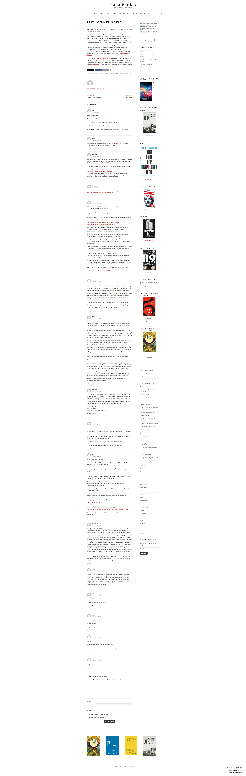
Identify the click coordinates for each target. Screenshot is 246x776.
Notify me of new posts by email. (96, 717)
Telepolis (116, 143)
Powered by (113, 766)
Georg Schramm (105, 73)
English (134, 13)
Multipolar (142, 510)
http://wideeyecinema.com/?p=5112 (95, 502)
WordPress (118, 766)
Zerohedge (142, 533)
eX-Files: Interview (145, 439)
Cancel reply (106, 676)
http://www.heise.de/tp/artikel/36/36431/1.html (98, 125)
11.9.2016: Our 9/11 (145, 436)
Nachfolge (112, 73)
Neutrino (94, 154)
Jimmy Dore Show (144, 500)
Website (89, 710)
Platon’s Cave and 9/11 (146, 454)
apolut (141, 481)
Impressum (143, 13)
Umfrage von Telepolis (101, 58)
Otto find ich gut (128, 97)
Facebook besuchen (144, 32)
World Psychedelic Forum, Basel (148, 426)
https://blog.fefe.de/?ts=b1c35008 (101, 163)
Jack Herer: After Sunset (146, 404)
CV (149, 13)
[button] (90, 70)
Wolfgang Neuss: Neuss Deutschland (149, 423)
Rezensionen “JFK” (145, 415)
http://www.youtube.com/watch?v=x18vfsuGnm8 (98, 213)
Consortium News (144, 487)
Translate (150, 41)
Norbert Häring (143, 516)
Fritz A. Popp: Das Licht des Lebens (149, 401)
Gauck (99, 73)
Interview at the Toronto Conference (149, 450)
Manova (141, 503)
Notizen (109, 13)
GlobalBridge (143, 494)
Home (96, 13)
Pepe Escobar (143, 523)
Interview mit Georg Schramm (100, 60)
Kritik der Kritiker (144, 380)
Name (89, 701)
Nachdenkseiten (143, 513)
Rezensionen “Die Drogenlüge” (148, 412)
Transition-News (143, 526)
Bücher (102, 13)
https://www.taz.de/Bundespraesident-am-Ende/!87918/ (100, 171)
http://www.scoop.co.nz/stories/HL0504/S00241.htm (99, 270)
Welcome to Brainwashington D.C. (148, 462)
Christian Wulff (93, 73)
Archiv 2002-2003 (145, 394)
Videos (116, 13)
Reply (89, 132)
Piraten (117, 73)
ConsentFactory (143, 484)
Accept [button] (235, 772)
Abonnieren (143, 553)
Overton (141, 520)
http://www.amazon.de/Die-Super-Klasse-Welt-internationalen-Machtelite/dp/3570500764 (108, 509)
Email (89, 706)
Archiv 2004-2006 (145, 397)
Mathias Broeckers (123, 5)
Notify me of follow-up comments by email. (98, 714)
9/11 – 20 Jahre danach (146, 373)
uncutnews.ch (143, 530)
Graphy (126, 766)
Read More (239, 772)
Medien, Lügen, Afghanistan (94, 97)
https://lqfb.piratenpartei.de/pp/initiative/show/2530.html (100, 192)
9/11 (128, 13)
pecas (93, 138)
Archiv (122, 13)
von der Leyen (127, 73)
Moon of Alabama (144, 507)
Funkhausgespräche (145, 376)
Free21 (141, 490)
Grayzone (142, 497)
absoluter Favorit (94, 64)
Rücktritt (121, 73)
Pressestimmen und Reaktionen (148, 383)
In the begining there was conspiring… (149, 447)
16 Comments (111, 25)
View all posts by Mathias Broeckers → (96, 88)
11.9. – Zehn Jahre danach (147, 370)
